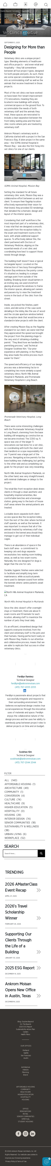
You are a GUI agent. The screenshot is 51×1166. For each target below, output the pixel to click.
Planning (25, 1072)
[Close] (49, 1159)
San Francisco (26, 1055)
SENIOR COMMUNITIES (25, 1116)
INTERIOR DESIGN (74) (18, 819)
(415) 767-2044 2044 (25, 762)
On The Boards (25, 1024)
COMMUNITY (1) (14, 792)
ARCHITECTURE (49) (17, 788)
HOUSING (25, 1100)
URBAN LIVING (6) (15, 834)
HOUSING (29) (13, 815)
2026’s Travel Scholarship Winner (16, 912)
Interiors (25, 1070)
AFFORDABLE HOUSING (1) (20, 784)
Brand (25, 1075)
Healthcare (25, 11)
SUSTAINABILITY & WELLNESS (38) (22, 828)
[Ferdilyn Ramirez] (25, 664)
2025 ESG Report (20, 968)
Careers (25, 1032)
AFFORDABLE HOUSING (25, 1087)
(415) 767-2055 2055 (25, 687)
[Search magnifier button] (41, 853)
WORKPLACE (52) (15, 838)
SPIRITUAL (26, 1119)
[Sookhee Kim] (25, 739)
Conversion (16, 11)
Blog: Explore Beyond (26, 1021)
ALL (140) (11, 780)
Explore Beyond (6, 11)
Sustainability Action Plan (25, 1029)
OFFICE (25, 1109)
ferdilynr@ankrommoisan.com (25, 683)
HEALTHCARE (25, 1092)
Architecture (25, 1067)
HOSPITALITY (26, 1097)
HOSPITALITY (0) (15, 811)
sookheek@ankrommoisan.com (25, 759)
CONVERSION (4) (15, 796)
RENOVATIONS (25, 1111)
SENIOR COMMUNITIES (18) (20, 822)
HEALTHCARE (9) (15, 803)
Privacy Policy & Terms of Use (15, 1161)
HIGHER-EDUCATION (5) (19, 807)
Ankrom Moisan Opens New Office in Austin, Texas (20, 990)
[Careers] (15, 4)
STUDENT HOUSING (25, 1121)
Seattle (26, 1053)
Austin (26, 1058)
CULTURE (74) (13, 799)
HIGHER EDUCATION (25, 1094)
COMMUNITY (25, 1089)
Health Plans (25, 1034)
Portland (26, 1050)
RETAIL (25, 1114)
